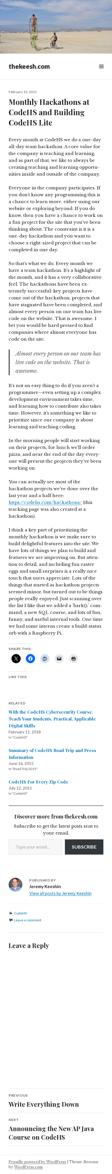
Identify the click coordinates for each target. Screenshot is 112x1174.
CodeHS (20, 913)
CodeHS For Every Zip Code (38, 782)
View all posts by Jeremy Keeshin (60, 893)
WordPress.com (28, 1167)
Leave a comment (27, 920)
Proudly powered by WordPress (37, 1162)
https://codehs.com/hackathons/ (45, 502)
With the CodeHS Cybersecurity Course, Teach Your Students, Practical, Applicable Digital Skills (52, 719)
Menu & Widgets (101, 72)
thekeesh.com (29, 66)
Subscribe (84, 846)
